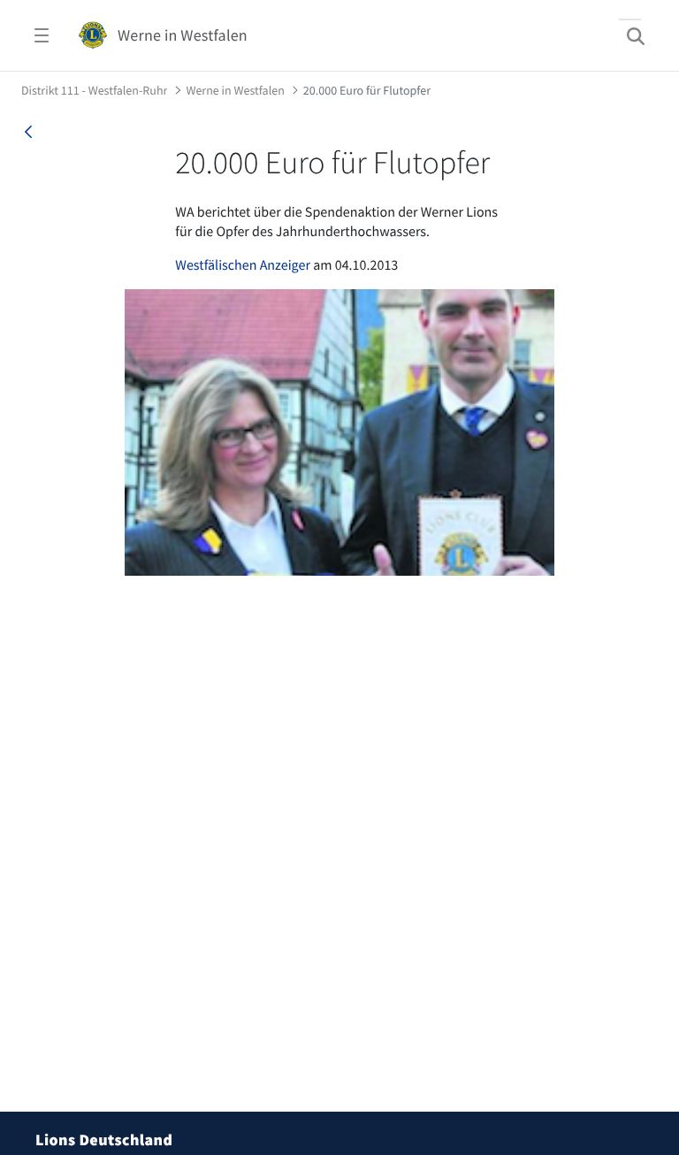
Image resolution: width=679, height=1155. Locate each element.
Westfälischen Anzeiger (242, 265)
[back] (28, 132)
